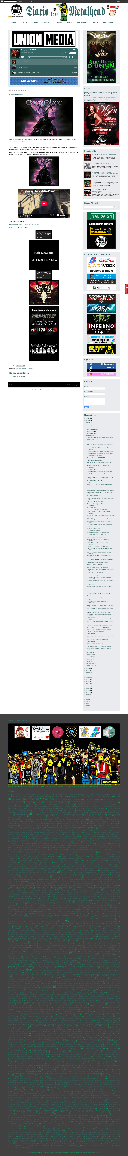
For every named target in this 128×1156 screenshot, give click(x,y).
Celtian (35, 853)
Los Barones (86, 979)
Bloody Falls (25, 841)
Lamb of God (94, 968)
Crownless (109, 863)
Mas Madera (63, 991)
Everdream (78, 902)
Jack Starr (75, 953)
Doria (115, 883)
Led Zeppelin (46, 972)
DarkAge (85, 868)
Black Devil (114, 834)
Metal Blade (35, 996)
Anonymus (24, 816)
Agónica (54, 806)
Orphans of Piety (69, 1024)
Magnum (65, 985)
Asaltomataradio (45, 821)
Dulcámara (39, 887)
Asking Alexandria (86, 821)
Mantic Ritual (37, 989)
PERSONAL (74, 1029)
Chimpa (22, 856)
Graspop (116, 923)
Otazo (92, 1024)
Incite (88, 945)
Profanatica (65, 1037)
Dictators (104, 879)
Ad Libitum (46, 803)
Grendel (105, 925)
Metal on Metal (101, 996)
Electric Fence (63, 892)
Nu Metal (101, 1016)
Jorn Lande (18, 957)
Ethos (21, 902)
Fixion (74, 911)
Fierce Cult (91, 909)
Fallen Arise (12, 907)
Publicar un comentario (18, 376)
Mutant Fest (17, 1007)
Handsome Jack (38, 930)
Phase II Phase (11, 1031)
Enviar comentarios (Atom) (48, 390)
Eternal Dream (96, 900)
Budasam (44, 847)
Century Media (90, 853)
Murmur (107, 1005)
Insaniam (11, 949)
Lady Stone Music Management (65, 968)
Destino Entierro (45, 877)
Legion (103, 972)
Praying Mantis (50, 1035)
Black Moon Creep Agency (98, 836)
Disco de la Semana (75, 881)
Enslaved (16, 898)
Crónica (45, 862)
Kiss (35, 962)
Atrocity (50, 823)
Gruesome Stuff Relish (59, 927)
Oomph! (86, 1022)
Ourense (118, 1024)
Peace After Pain (77, 1027)
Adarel (77, 803)
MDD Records (40, 992)
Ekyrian (34, 890)
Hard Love (77, 930)
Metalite (56, 998)
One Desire (21, 1022)
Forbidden (78, 913)
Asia (78, 821)
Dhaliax (9, 879)
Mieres (10, 1000)
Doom (97, 883)
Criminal (104, 860)
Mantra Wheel (52, 989)
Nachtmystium (23, 1009)
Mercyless (75, 994)
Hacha (64, 928)
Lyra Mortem (57, 983)
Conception (116, 858)
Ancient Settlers (62, 812)
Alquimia (22, 810)
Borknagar (82, 843)
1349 (29, 794)
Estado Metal (56, 900)
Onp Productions (69, 1022)
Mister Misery (82, 1000)
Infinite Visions (52, 947)
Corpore (36, 860)
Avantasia (52, 825)
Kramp (48, 964)
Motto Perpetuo (56, 1005)
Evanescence (61, 902)
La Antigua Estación (44, 966)
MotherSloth (11, 1005)
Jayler (114, 953)
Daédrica (18, 866)
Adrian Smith (11, 805)
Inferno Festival (32, 947)
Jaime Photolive (92, 953)
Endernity (57, 896)
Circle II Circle (84, 856)
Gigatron (37, 921)
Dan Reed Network (78, 866)
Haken (92, 928)
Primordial (29, 1037)
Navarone (10, 1011)
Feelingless (10, 909)
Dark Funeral (39, 868)
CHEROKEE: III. (91, 469)
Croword (117, 862)
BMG (68, 842)
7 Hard (55, 799)
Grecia (66, 925)
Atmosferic (24, 823)
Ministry (46, 1000)
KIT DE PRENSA (52, 962)
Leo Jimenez (41, 974)
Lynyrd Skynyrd (47, 983)
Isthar (116, 951)
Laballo (30, 968)
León (49, 974)
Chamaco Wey (112, 853)
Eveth (98, 902)
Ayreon (13, 827)
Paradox (32, 1027)
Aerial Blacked (49, 805)
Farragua (62, 907)
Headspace (100, 932)
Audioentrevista (81, 823)
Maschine (71, 990)
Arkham (33, 819)
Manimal (11, 989)
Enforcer (95, 896)
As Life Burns (26, 821)
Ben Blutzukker (50, 832)
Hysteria (114, 941)
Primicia (21, 1037)
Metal (10, 996)
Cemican (53, 853)
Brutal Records (114, 845)
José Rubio (49, 957)
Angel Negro (110, 812)
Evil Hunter (115, 902)
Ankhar (95, 814)
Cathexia (14, 853)
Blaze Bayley (13, 840)
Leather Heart (27, 972)
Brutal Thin (22, 847)
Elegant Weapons (109, 892)
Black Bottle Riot (80, 834)
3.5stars (108, 797)
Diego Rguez (19, 881)
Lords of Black (69, 979)
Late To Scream (78, 970)
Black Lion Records (45, 836)
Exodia (90, 904)
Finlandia (108, 909)
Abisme (15, 801)
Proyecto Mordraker (34, 1039)
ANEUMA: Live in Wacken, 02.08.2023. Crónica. (99, 625)
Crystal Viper (79, 864)
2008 (87, 699)
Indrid (107, 945)
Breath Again (43, 845)
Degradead (57, 874)
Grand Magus (79, 923)
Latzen (85, 970)
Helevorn (23, 936)
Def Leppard (39, 874)
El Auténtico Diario (57, 890)
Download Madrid (27, 885)
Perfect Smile (40, 1029)
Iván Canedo (44, 953)
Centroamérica (79, 853)
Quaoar (10, 1041)
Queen (21, 1041)
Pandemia (105, 1026)
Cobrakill (47, 858)
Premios (59, 1035)
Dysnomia (117, 887)
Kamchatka (25, 958)
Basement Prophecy (110, 828)
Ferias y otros (44, 909)
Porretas (87, 1033)
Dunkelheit (56, 887)
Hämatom (106, 928)
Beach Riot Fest (77, 830)
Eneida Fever (71, 896)
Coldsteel (82, 858)
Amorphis (46, 812)
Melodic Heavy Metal (114, 993)
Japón (109, 953)
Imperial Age (83, 943)
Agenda (13, 22)
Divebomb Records (12, 883)
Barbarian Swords (52, 828)
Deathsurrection (90, 872)
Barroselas (100, 828)
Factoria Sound (84, 905)
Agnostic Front (46, 806)
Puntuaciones (99, 1039)
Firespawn (22, 911)
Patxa (69, 1027)
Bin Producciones (28, 834)
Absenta (34, 801)
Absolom (47, 801)
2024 (87, 423)
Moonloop (101, 1002)
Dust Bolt (90, 887)
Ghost (11, 921)
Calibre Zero (102, 849)
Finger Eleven (100, 909)
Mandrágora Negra (116, 987)
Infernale (24, 947)
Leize (28, 974)
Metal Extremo (65, 996)
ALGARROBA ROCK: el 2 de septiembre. (97, 496)
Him (95, 938)
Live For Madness (103, 978)
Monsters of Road (67, 1002)
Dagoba (38, 866)
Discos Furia (86, 881)
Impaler (71, 943)
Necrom (23, 1011)
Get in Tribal (110, 919)
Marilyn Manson (18, 990)
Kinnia (26, 962)
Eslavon (42, 900)
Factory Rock (96, 905)
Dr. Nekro (53, 885)
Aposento (22, 817)
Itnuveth (23, 953)
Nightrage (97, 1013)
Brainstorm (114, 843)
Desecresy (17, 877)
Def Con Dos (30, 874)
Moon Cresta (83, 1002)
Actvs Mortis (29, 803)
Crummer (24, 864)
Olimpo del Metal (74, 1020)
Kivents (73, 962)
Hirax (110, 938)
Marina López (27, 990)
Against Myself (99, 804)
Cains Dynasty (86, 849)
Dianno (26, 879)
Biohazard (47, 834)
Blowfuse (44, 841)
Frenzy (58, 915)
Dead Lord (103, 870)
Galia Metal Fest (104, 917)
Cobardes (31, 858)
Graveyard (51, 925)
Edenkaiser (77, 889)
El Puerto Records (106, 890)
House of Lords (116, 940)
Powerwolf (41, 1035)
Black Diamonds (11, 836)
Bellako (35, 832)
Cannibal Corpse (53, 851)
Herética (23, 938)
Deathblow (63, 872)
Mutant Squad (28, 1007)
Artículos (106, 819)
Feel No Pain (114, 907)
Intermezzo (81, 949)
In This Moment (42, 945)
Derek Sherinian (77, 876)
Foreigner (85, 913)
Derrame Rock (106, 875)
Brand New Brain (11, 845)
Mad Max (101, 983)
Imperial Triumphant (105, 943)
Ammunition (20, 812)
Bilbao (18, 834)
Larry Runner (20, 970)
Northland (20, 1016)
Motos (49, 1005)
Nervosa (91, 1011)
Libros (95, 976)
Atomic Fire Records (34, 823)
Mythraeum (91, 1007)
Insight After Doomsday (39, 949)
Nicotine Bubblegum (54, 1013)
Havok (78, 932)
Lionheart (48, 977)
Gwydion (40, 928)
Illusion (40, 943)
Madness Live (26, 985)
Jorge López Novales (104, 955)
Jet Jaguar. (27, 955)
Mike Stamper (19, 1000)
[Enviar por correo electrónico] (17, 366)
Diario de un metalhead (50, 879)
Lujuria (100, 981)
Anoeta (17, 816)
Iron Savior (95, 951)
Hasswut (25, 932)
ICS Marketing (17, 943)
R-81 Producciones (56, 1041)
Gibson (31, 921)
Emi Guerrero (90, 894)
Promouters (11, 1039)
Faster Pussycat (71, 907)
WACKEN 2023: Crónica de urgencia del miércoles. (100, 633)
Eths (25, 902)
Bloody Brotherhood (14, 842)
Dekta (70, 874)
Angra (34, 814)
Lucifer (80, 981)
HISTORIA (13, 940)
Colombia (88, 858)
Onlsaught (60, 1022)
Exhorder (76, 904)
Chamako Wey (12, 855)
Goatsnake (107, 921)
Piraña (102, 1031)
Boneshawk (50, 843)
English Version (103, 896)
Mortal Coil (75, 1003)
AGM (38, 806)
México (103, 998)
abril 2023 (90, 659)
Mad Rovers (110, 983)
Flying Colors (41, 913)
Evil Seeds (31, 904)
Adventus (31, 805)
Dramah (97, 885)
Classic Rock (94, 856)
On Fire (115, 1020)
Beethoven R (114, 830)
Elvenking (46, 894)
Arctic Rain (77, 817)
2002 (87, 705)
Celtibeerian (44, 853)
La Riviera (12, 968)
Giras (59, 921)
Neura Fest (106, 1011)
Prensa (67, 1035)
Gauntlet (65, 919)
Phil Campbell (27, 1031)
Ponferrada (71, 1033)
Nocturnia (69, 1015)
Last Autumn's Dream (37, 970)
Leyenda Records (58, 976)
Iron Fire (61, 951)
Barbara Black (42, 829)
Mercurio (49, 994)
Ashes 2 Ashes (72, 821)
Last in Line (61, 970)
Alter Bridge (45, 810)
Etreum (42, 902)
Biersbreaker (11, 834)
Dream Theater (112, 885)
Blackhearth (50, 838)
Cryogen (49, 864)
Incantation (82, 945)
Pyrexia (106, 1039)
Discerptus (65, 881)
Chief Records (101, 855)
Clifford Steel (11, 858)
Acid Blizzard (96, 801)
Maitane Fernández (114, 985)
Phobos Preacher (38, 1031)
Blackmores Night (67, 838)
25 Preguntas (86, 796)
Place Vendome (110, 1031)
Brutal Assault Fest (93, 845)
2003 (64, 794)
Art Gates (81, 819)
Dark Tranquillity (76, 868)
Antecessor (42, 816)
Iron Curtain (53, 951)
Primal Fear (11, 1037)
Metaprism (81, 998)
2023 (87, 425)
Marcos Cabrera (91, 989)
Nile (116, 1013)
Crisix (14, 863)
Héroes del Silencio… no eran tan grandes (103, 163)
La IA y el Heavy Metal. (98, 181)
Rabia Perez (71, 1041)
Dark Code (105, 866)
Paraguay (38, 1027)
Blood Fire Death (86, 840)
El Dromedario (73, 890)
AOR (86, 816)
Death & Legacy (14, 872)
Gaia (78, 917)
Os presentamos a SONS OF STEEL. (96, 458)
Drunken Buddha (28, 887)
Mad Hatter (93, 983)
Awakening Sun (109, 825)
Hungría (70, 942)
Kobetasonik (110, 962)
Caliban (95, 849)
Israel (111, 951)
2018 (87, 677)
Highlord (84, 938)
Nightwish (103, 1013)
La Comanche (94, 966)
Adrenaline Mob (90, 803)
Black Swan (30, 838)
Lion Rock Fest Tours (39, 977)
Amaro (65, 810)
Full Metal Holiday (33, 917)
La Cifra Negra (84, 966)
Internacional (82, 22)
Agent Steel (23, 806)
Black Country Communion (93, 834)
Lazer (112, 970)
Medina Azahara (58, 993)
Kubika (114, 964)
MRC (83, 1005)
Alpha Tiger (15, 810)
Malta (85, 987)
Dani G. (86, 866)
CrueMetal (17, 864)
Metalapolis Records (36, 998)
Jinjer (39, 955)
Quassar (16, 1040)
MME (105, 1000)
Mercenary (42, 994)
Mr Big (77, 1005)
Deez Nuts (22, 874)
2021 (87, 670)
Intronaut (105, 949)
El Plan (98, 890)
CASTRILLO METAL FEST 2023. (95, 501)
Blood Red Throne (99, 840)
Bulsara (74, 847)
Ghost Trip (17, 921)
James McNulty (102, 953)
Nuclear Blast (22, 1018)
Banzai (25, 829)
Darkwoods (26, 870)
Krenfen (68, 964)
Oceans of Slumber (13, 1020)
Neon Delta (77, 1011)
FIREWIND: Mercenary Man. (94, 530)
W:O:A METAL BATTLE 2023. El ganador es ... (98, 627)
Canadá (15, 851)
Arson (73, 819)
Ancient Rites (53, 812)
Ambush (91, 810)
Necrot (51, 1011)
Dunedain (47, 887)
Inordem (118, 947)
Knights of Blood (101, 962)
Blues (56, 842)
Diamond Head (17, 879)
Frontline (84, 915)
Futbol (47, 917)
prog (72, 1037)
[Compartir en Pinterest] (24, 366)
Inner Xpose (94, 947)
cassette (113, 851)
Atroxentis (56, 823)
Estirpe (73, 900)
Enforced (88, 896)
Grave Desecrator (22, 925)
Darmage (33, 870)
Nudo (31, 1018)
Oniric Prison (29, 1022)
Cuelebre (87, 864)
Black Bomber (69, 834)
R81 (64, 1041)
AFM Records (68, 805)
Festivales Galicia (63, 909)
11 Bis (13, 794)
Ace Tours (74, 801)
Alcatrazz (102, 806)
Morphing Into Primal (57, 1003)
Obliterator (85, 1018)
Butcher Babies (31, 849)
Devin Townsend (113, 877)
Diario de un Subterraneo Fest (90, 879)
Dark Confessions (115, 866)
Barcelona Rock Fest (72, 828)
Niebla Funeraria (66, 1013)
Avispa (102, 825)
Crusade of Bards (34, 864)
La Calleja (54, 966)
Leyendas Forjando (85, 976)
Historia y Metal (22, 940)
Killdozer (57, 960)
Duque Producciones (76, 887)
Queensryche (29, 1041)
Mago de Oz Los (94, 985)
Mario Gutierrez (37, 991)
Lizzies (27, 979)
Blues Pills (63, 841)
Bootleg (64, 843)
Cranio (85, 860)
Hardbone (96, 930)
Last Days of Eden (49, 970)
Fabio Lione (63, 905)
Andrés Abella (83, 812)
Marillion (10, 991)
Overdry (27, 1026)
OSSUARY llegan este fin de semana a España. (99, 519)
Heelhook (10, 936)
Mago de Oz (84, 985)
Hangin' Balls (47, 930)
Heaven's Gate (35, 934)
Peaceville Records (88, 1028)
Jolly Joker (91, 955)
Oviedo (49, 1026)
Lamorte (110, 968)
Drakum (91, 885)
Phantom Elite (115, 1029)
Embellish (54, 894)
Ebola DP (45, 889)
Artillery (116, 819)
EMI (83, 894)
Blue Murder (50, 841)
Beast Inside (95, 830)
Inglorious (68, 947)
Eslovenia (49, 900)
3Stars (118, 797)
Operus (111, 1022)
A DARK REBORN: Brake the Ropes (96, 537)
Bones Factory (27, 843)
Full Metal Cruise (21, 917)
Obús (115, 1018)
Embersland (69, 894)
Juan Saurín (60, 957)
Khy (27, 960)
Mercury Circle (57, 994)
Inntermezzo (102, 947)
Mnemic (18, 1002)
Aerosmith (59, 805)
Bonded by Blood (17, 843)
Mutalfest (10, 1007)
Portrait (93, 1033)
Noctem (52, 1015)
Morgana (20, 1004)
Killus (72, 960)
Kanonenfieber (46, 958)
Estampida (65, 900)
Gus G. (28, 928)
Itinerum (16, 953)
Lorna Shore (78, 979)
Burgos (86, 847)
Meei (67, 992)
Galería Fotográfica (86, 917)
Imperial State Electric (93, 943)
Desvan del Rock (65, 877)
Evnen (50, 903)
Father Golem (80, 907)
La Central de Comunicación (68, 966)
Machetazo (75, 983)
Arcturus (84, 817)
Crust (43, 864)
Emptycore (16, 896)
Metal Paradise (111, 996)
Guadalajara (87, 927)
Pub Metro (51, 1039)
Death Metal (52, 872)
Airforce (84, 806)
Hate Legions (47, 932)
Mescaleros (84, 994)
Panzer (16, 1028)
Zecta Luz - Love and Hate (94, 596)
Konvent (15, 964)
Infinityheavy (61, 947)
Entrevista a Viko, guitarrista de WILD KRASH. (98, 593)
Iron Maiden (73, 951)
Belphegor (42, 832)
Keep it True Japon (110, 958)
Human (26, 942)
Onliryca (54, 1022)
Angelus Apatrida (22, 814)
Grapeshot (107, 923)
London (56, 979)
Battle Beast (43, 830)
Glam (79, 921)
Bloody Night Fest (35, 842)
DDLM (82, 870)
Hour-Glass (108, 940)
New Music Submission (20, 1013)
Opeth (116, 1022)
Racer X (79, 1040)
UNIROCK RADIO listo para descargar (97, 509)
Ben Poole (59, 832)
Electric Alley (42, 892)
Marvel (56, 990)
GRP (50, 927)
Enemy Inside (80, 896)
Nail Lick (36, 1009)
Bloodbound (110, 840)
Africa (76, 805)
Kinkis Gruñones (18, 962)
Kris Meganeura (77, 964)
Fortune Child (93, 913)
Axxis (116, 825)
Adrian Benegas (100, 803)
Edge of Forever (96, 889)
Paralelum (45, 1028)
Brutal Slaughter (12, 847)
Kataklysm (88, 958)
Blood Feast (76, 840)
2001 (87, 708)
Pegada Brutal (106, 1028)
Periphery (48, 1029)
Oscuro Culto (78, 1024)
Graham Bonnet (68, 923)
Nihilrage (111, 1013)
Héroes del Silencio (41, 938)
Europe (47, 902)
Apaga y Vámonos (105, 816)
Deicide (65, 874)
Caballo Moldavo (41, 849)
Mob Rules (31, 1002)
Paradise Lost (24, 1028)
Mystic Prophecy (80, 1007)
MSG (88, 1005)
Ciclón (50, 856)
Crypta (55, 864)
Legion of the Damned (114, 972)
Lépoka (75, 974)
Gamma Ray (11, 919)
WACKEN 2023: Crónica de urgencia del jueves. (99, 629)
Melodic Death (98, 993)
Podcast (10, 1033)
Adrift (19, 805)
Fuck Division (108, 915)
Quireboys (45, 1041)
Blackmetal (58, 838)
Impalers (77, 943)
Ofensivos (45, 1020)
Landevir (10, 970)
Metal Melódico (90, 996)
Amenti (111, 810)
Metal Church (45, 996)
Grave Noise (42, 925)
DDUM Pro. (93, 870)
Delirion (105, 874)
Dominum (82, 883)
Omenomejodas (99, 1020)
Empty (9, 896)
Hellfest (64, 936)
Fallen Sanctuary (31, 907)
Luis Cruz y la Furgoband (90, 981)
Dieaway (10, 881)
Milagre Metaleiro (29, 1000)
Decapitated (105, 872)
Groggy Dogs (31, 927)
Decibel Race (114, 872)
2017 (87, 679)
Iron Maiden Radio (85, 951)
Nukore (49, 1018)
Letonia (113, 974)
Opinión (35, 22)
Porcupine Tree (79, 1033)
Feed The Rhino (105, 907)
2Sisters (95, 796)
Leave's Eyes (37, 972)
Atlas (17, 823)
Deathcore (70, 872)
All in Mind (87, 808)
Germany (84, 919)
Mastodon (10, 993)
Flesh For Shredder (108, 911)
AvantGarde (61, 825)
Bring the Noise (57, 845)
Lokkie (49, 979)
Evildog (39, 904)
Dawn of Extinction (54, 870)
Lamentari (103, 968)
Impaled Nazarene (63, 943)
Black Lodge (55, 836)
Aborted (21, 801)
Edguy (105, 889)
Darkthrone (18, 870)
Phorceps (57, 1031)
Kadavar (10, 958)
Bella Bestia (26, 832)
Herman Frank (31, 938)
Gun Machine (114, 927)
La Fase (112, 966)
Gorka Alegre (44, 923)
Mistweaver (92, 1000)
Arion (22, 819)
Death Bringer (33, 872)
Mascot (78, 991)
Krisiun (86, 964)
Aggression (31, 806)
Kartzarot (75, 958)
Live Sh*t (10, 979)
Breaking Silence (27, 845)
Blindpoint (42, 840)
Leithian (23, 974)
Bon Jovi (109, 842)
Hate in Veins (37, 932)
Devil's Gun (87, 877)
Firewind (29, 911)
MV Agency (39, 1007)
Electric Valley (81, 892)
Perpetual (55, 1029)
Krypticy (104, 964)
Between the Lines (88, 832)
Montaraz (76, 1002)
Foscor (100, 913)
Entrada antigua (72, 385)
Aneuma (101, 812)
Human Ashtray (35, 942)
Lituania (77, 978)
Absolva (53, 801)
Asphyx (94, 821)
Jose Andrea (26, 957)
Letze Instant (15, 976)
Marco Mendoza (79, 989)
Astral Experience (112, 821)
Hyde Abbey (100, 942)
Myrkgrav (71, 1007)
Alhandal (36, 808)
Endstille (64, 896)
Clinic (17, 858)
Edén (70, 889)
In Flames (25, 945)
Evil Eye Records (107, 902)
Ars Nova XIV (60, 819)
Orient (25, 1024)
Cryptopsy (61, 864)
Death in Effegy (42, 872)
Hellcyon (50, 936)
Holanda (42, 940)
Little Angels (70, 977)
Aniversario (87, 814)
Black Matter (63, 836)
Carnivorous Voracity (82, 851)
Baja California (84, 827)
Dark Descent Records (16, 868)
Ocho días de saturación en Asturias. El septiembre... (100, 580)
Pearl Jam (97, 1027)
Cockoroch (54, 858)
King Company (94, 960)
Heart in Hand (108, 932)
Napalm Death (45, 1009)
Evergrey (85, 902)
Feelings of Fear (19, 909)
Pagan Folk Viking (92, 1026)
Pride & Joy (94, 1035)
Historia (24, 22)
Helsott (113, 936)
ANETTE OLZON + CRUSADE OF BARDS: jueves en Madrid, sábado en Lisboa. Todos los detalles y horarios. (100, 93)
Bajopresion (95, 827)
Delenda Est (92, 874)
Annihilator (10, 816)
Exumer (41, 905)
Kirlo (31, 962)
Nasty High (92, 1009)
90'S (70, 799)
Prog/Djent (79, 1037)
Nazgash (16, 1011)
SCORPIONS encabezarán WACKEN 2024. (98, 567)
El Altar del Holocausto (44, 890)
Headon (93, 932)
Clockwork (23, 858)
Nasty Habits (83, 1009)
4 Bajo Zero (17, 799)
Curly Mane (105, 864)
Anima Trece (51, 814)
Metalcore (47, 998)
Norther (117, 1015)
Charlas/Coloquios (31, 855)
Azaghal (19, 827)
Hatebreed (55, 932)
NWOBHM (67, 1018)
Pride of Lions (105, 1035)
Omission (108, 1020)
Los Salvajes (105, 979)
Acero (81, 801)
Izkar (66, 953)
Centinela (70, 853)
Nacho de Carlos (109, 1007)
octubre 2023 (90, 431)
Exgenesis (69, 903)
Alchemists (109, 806)
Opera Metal (103, 1022)
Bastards (21, 830)
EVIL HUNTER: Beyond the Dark (95, 631)
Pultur (66, 1039)
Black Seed (10, 838)
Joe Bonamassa (52, 955)
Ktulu (109, 964)
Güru (21, 928)
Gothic (52, 923)
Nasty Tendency (101, 1009)
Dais (60, 866)
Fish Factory (52, 911)
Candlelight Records (41, 851)
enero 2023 (90, 665)
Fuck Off (116, 915)
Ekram (21, 890)
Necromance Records (33, 1011)
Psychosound (44, 1039)
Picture (75, 1031)
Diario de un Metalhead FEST (70, 879)
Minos (52, 1000)
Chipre (34, 856)
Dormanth (10, 885)
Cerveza (102, 853)
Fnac (52, 913)
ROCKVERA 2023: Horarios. (94, 460)
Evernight (92, 902)
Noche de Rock (44, 1015)
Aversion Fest (88, 825)
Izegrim (61, 953)
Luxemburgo (18, 983)
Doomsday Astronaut (107, 883)
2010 (87, 694)
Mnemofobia (24, 1002)
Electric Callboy (52, 892)
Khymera (32, 960)
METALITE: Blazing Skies (93, 528)
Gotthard (59, 923)
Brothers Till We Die (73, 845)
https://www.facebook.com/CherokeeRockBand (24, 224)
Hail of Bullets (86, 928)
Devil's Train (96, 877)
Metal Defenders (54, 996)
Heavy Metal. (85, 934)
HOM (66, 940)
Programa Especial (93, 1037)
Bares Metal (82, 829)
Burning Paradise (105, 847)
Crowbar (79, 862)
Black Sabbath (114, 836)
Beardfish (87, 830)
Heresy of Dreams (14, 938)
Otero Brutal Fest (101, 1024)
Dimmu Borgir (32, 881)
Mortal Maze (83, 1004)
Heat (9, 934)
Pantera (10, 1028)
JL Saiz (44, 955)
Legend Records (95, 972)
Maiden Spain (103, 985)
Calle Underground (113, 849)
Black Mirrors (86, 836)
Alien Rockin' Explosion (66, 808)
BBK (62, 830)
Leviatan (22, 976)
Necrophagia (45, 1011)
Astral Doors (101, 821)
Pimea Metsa (83, 1031)
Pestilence (95, 1029)
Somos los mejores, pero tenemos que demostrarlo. (100, 451)
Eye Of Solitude (48, 905)
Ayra (9, 827)
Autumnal (31, 825)
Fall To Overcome (116, 905)
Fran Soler (116, 913)
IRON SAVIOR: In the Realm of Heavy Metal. (98, 532)
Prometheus (115, 1037)
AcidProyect (112, 801)
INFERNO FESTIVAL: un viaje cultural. (101, 172)
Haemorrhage (78, 928)
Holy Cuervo (50, 940)
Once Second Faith (12, 1022)
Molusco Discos (40, 1002)
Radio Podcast (108, 22)
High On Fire (64, 938)
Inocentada (111, 947)
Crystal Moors (70, 864)
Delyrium (10, 875)
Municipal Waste (97, 1005)
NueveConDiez (39, 1018)
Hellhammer (85, 936)
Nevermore (113, 1011)
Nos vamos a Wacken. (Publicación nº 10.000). (99, 646)
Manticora (44, 989)
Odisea (34, 1020)
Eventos (95, 22)
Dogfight (63, 883)
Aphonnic (117, 816)
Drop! (20, 887)
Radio (95, 1041)
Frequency (65, 915)
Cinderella (64, 856)
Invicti (20, 951)
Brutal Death (104, 845)
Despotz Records (26, 877)
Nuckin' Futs (109, 1016)
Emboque (76, 894)
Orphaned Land (59, 1024)
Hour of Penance (99, 940)
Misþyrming (99, 1000)
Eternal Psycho (12, 902)
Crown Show (96, 862)
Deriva (85, 875)
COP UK (30, 860)
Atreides (44, 823)
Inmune (87, 947)
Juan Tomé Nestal (71, 957)
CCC (22, 853)
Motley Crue (19, 1005)
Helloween (93, 936)
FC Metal (87, 907)
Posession (108, 1033)
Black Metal (74, 836)
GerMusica (93, 919)
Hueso (11, 942)
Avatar (68, 825)
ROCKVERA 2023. (92, 507)
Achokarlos (88, 801)
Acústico (38, 803)
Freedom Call (49, 915)
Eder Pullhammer (86, 889)
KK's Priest (82, 962)
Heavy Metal (60, 934)
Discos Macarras (97, 881)
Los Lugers (97, 979)
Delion (99, 874)
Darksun (10, 870)
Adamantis (71, 803)
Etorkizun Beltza (33, 902)
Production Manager (55, 1037)
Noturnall (54, 1016)
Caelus (70, 849)
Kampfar (38, 958)
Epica (108, 898)
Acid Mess (104, 801)
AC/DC (59, 801)
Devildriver (104, 877)
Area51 (90, 818)
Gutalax (34, 928)
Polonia (57, 1033)
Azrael (41, 827)
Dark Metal (48, 868)
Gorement (36, 923)
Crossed (58, 862)
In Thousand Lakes (53, 945)
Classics (103, 856)
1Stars (42, 794)
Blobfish (69, 840)
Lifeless (109, 976)
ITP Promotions (32, 953)
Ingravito (75, 947)
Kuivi (10, 966)
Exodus (105, 904)
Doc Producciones (33, 883)
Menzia (35, 994)
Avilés (96, 825)
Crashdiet (91, 860)
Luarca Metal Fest (63, 981)
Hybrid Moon (87, 941)
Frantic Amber (32, 915)
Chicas (93, 855)
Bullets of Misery (65, 847)
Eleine (116, 892)
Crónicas (45, 22)
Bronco (64, 845)
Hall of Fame (99, 928)
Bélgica (18, 832)
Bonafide (116, 842)
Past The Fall (54, 1028)
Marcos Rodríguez (102, 989)
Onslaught (79, 1022)
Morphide (46, 1004)
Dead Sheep (111, 870)
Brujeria (83, 845)
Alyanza (59, 810)
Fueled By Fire (11, 917)
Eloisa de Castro (37, 894)
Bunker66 (80, 847)
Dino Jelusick (51, 881)
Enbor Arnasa (24, 896)
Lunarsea (107, 981)
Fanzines (46, 907)
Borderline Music (73, 843)
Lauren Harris (99, 970)
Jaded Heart (82, 953)
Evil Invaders (21, 904)
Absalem (27, 801)
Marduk (111, 989)
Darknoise (106, 868)
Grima (16, 927)
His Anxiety (117, 938)
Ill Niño (30, 943)
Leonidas (57, 974)
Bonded (9, 843)
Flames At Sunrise (83, 911)
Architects (70, 818)
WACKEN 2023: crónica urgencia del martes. (98, 641)
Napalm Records (57, 1009)
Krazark (54, 964)
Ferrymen (52, 909)
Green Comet (75, 925)
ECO (59, 889)
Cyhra (118, 864)
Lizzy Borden (35, 979)
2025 (87, 420)
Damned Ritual (67, 866)
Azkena (36, 827)
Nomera (77, 1015)
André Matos (73, 812)
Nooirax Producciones (96, 1015)
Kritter (92, 964)
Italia (9, 953)
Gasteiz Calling (45, 919)
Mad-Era (19, 985)
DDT (87, 870)
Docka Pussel (46, 883)
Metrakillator (96, 998)
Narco (66, 1009)
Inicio (46, 385)
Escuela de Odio (32, 900)
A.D (105, 799)
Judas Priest (83, 957)
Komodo (10, 964)
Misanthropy (59, 1000)
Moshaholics (116, 1003)
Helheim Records (34, 936)
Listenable (55, 978)
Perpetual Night (64, 1029)
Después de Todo (36, 877)
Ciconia (57, 856)
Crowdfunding (86, 863)
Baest (75, 827)
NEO (62, 1011)
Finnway (10, 911)
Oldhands (66, 1020)
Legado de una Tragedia (72, 972)
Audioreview (92, 823)
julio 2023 (90, 652)
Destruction (54, 877)
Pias (70, 1031)
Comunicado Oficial (107, 858)
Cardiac (74, 851)
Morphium (67, 1004)
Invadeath (116, 949)
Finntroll (116, 909)
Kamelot (32, 958)
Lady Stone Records (82, 968)
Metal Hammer (79, 996)
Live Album (91, 978)
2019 (87, 675)
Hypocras (108, 941)
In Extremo (16, 945)
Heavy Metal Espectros (74, 934)
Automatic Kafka (13, 825)
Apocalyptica (14, 818)
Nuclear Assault (12, 1018)
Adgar (82, 803)
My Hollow (58, 1007)
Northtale (26, 1016)
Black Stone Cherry (20, 838)
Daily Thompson (53, 866)
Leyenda (48, 976)
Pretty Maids (75, 1035)
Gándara (20, 918)
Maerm (58, 985)
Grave (14, 925)
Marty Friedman (48, 991)
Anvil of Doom (69, 816)
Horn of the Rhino (89, 940)
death (118, 870)
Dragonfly (70, 885)
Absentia (40, 801)
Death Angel (24, 872)
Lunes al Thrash (115, 981)
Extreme (35, 905)
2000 (55, 794)
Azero (25, 827)
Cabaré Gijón (52, 849)
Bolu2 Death (86, 842)
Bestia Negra (76, 832)
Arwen (9, 821)
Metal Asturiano (21, 996)
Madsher (52, 985)
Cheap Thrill (48, 855)
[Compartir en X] (20, 366)
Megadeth (73, 993)
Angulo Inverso (42, 814)
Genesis (72, 918)
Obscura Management (96, 1018)
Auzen (37, 825)
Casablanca (92, 851)
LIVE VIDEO (18, 979)
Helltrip (101, 936)
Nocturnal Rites (61, 1015)
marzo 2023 (90, 661)
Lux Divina (10, 983)
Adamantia (64, 803)
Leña (34, 974)
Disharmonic (108, 881)
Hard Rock (85, 931)
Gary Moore (36, 918)
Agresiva (61, 806)
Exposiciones (12, 905)
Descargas (115, 876)
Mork (41, 1003)
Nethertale (99, 1011)
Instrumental (70, 949)
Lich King (102, 976)
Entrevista (33, 898)
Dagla (32, 866)
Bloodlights (117, 840)
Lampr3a (116, 968)
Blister (56, 840)
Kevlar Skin (16, 960)
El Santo (115, 890)
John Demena (83, 955)
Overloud (40, 1026)
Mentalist (29, 994)
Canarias (23, 851)
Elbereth (22, 892)
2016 (87, 681)
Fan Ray (39, 907)
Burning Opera (94, 847)
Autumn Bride (24, 825)
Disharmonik (116, 881)
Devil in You (77, 877)
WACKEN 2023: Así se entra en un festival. (98, 639)
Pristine (45, 1037)
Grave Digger (32, 925)
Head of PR (86, 932)
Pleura (117, 1031)
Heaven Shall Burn (24, 934)
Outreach (11, 1026)
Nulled (54, 1018)
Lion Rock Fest (26, 978)
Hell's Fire (43, 936)
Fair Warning (106, 905)
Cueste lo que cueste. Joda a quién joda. (97, 562)
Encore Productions (43, 896)
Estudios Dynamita (83, 900)
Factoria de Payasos (73, 905)
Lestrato (88, 974)
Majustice (19, 987)
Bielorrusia (116, 832)
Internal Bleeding (90, 949)
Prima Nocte (114, 1035)
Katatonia (101, 958)
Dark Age (98, 866)
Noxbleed (79, 1016)
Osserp (87, 1024)
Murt (118, 1005)
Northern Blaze (12, 1016)
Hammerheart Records (26, 930)
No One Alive (17, 1015)
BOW (106, 843)
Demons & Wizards (32, 875)
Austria (115, 823)
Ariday (17, 819)
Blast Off (86, 838)
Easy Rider (29, 889)
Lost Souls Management (13, 981)
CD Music (28, 853)
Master (97, 991)
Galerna (95, 917)
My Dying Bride (49, 1007)
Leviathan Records (39, 976)
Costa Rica (62, 860)
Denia (54, 875)
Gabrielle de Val (55, 917)
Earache (21, 889)
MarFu (116, 989)
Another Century (33, 816)
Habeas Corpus (57, 928)
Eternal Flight (106, 900)
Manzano (68, 989)
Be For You (68, 830)
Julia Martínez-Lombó (110, 957)
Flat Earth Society (96, 911)
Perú (89, 1029)
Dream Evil (103, 885)
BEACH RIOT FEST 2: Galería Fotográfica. (98, 488)
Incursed (101, 945)
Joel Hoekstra (74, 955)
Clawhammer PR (112, 856)
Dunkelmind (63, 887)
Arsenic (68, 819)
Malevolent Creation (76, 987)
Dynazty (110, 887)
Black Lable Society (33, 836)
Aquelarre (36, 818)
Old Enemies (58, 1020)
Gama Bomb (114, 917)
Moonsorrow (109, 1002)
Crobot (38, 863)
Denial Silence (61, 875)
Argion (118, 818)
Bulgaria (51, 847)
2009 (87, 697)
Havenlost (72, 932)
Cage (75, 849)
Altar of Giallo (36, 810)
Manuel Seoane (60, 989)
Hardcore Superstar (115, 930)
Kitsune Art (61, 962)
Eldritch (35, 892)
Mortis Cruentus (93, 1003)
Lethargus (106, 974)
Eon (88, 898)
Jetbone (34, 955)
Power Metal (23, 1035)
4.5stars (26, 799)
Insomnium (61, 949)
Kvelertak (27, 966)
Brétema (50, 845)
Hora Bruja (73, 940)
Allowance (95, 808)
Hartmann (18, 932)
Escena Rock (20, 900)
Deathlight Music (80, 872)
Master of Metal (105, 990)
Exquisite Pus (22, 905)
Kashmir (82, 958)
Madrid (34, 985)
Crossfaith (64, 862)
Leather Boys (17, 972)
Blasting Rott (104, 838)
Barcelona (61, 829)
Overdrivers (19, 1026)
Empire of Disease (107, 894)
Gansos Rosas (28, 919)
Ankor (109, 814)
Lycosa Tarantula (27, 983)
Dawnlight (76, 870)
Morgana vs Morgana (31, 1004)
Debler (98, 872)
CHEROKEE (13, 139)
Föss (105, 913)
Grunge (71, 927)
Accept (66, 801)
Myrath (65, 1007)
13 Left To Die (21, 794)
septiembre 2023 (91, 433)
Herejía (118, 936)
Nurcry (60, 1018)
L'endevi (35, 966)
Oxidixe (62, 1026)
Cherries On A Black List (69, 855)
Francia (10, 915)
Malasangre (25, 987)
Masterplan (115, 991)
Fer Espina (36, 909)
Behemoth (10, 832)
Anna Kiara (116, 814)
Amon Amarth (29, 812)
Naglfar (30, 1009)
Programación (106, 1037)
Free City (40, 915)
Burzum (23, 849)
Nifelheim (74, 1013)
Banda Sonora (17, 829)
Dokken (76, 883)
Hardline (12, 932)
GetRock (118, 918)
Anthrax (49, 816)
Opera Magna (94, 1022)
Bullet (56, 847)
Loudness (39, 981)
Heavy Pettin (93, 934)
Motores (26, 1005)
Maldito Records (46, 987)
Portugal (99, 1033)
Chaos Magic (21, 855)
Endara (51, 896)
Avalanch (43, 825)
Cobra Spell (39, 858)
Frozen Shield (100, 915)
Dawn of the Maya (66, 870)
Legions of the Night (14, 974)
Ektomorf (27, 890)
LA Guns (118, 966)
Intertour (98, 949)
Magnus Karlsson (73, 985)
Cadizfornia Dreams (61, 849)
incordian (94, 945)
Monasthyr (56, 1002)
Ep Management (95, 898)
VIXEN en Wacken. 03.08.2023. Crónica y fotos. (99, 573)
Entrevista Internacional (67, 898)
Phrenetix (64, 1031)
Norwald (41, 1016)
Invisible (27, 951)
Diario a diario (35, 879)
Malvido (97, 987)
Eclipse (53, 889)
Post (116, 1033)
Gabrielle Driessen (65, 917)
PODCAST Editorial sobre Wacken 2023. (97, 546)
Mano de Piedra (19, 989)
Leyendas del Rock (71, 976)
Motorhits (42, 1005)
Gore (23, 923)
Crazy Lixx (97, 860)
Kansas (53, 958)
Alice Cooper (52, 808)
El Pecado (93, 890)
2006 (87, 703)
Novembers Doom (71, 1016)
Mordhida (12, 1004)
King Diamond (104, 960)
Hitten (30, 940)
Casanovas (101, 851)
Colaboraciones (71, 858)
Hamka (112, 928)
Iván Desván (53, 953)
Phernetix (19, 1031)
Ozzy (74, 1026)
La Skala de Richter (21, 968)
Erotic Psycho (116, 898)
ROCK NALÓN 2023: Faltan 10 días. (96, 644)
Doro (17, 885)
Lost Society (115, 979)
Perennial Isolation (31, 1029)
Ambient (79, 810)
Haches (70, 928)
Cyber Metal (113, 864)
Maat (70, 983)
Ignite (23, 943)
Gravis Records (59, 925)
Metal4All (25, 998)
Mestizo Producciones (112, 994)
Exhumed (83, 903)
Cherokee (18, 368)
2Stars (100, 796)
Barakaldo (32, 829)
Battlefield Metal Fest (54, 830)
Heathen (15, 934)
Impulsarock (114, 943)
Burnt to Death (14, 849)
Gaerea (73, 917)
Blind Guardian (34, 840)
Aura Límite (101, 823)
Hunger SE (63, 941)
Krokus (98, 964)
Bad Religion (69, 827)
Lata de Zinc (69, 970)
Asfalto (60, 821)
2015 (87, 683)
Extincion (29, 905)
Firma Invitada (39, 911)
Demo (23, 876)
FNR (58, 913)
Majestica (13, 987)
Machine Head (85, 983)
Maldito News (34, 987)
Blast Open (94, 838)
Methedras (88, 998)
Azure (48, 827)
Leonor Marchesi (66, 974)
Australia (108, 823)
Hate (30, 932)
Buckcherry (37, 847)
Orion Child (41, 1024)
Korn (21, 964)
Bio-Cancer (40, 834)
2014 (87, 686)
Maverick (17, 992)
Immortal (54, 943)
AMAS (71, 810)
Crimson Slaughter (112, 860)
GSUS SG (79, 927)
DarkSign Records (114, 868)
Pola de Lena (44, 1033)
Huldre (20, 941)
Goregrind (28, 923)
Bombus (103, 841)
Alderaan (117, 806)
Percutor (23, 1029)
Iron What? (104, 951)
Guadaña (94, 927)
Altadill (28, 810)
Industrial (114, 945)
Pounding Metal (12, 1035)
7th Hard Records (63, 799)
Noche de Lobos (33, 1015)
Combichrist (97, 858)
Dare (92, 866)
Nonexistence (85, 1015)
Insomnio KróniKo (52, 949)
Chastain (40, 855)
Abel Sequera (111, 799)
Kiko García (39, 960)
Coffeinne (62, 858)
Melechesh (88, 992)
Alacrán (90, 806)
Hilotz (89, 938)
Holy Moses (60, 940)
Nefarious (57, 1011)
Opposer (10, 1024)
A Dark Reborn (78, 799)
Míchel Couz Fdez (113, 998)
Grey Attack (112, 925)
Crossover (71, 863)
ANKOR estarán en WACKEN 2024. (96, 442)
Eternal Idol (115, 900)
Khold (22, 960)
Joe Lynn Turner (64, 955)
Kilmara (79, 960)
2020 (87, 672)
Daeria (26, 866)
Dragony (85, 885)
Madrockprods (44, 985)
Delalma (77, 874)
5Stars (47, 799)
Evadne (54, 902)
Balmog (112, 827)
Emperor (99, 894)
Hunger (57, 942)
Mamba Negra (106, 987)
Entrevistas (58, 22)
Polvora (64, 1033)
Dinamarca (41, 881)
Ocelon (22, 1020)
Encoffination (34, 896)
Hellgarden (78, 936)
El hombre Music (84, 890)
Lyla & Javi (38, 983)
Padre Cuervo (82, 1026)
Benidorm (67, 832)
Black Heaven (21, 836)
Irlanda (46, 951)
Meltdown (13, 994)
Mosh (108, 1004)
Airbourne (77, 806)
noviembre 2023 (91, 429)
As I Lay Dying (16, 821)
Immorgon (47, 943)
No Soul (24, 1015)
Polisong (51, 1033)
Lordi (62, 979)
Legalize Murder (86, 972)
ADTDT (25, 805)
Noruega (32, 1016)
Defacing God (49, 874)
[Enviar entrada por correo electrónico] (13, 365)
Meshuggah (101, 994)
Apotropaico (29, 817)
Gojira (9, 923)
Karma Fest (60, 958)
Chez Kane (80, 855)
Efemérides (111, 889)
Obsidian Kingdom (108, 1018)
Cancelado (31, 851)
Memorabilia (21, 994)
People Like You (14, 1029)
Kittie (67, 962)
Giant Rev (24, 921)
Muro (112, 1005)
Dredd (9, 887)
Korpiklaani (28, 964)
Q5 (110, 1039)
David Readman (42, 870)
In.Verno (75, 945)
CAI (79, 849)
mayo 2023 (90, 657)
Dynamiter (103, 887)
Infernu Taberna (43, 947)
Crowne (103, 862)
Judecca (93, 956)
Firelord (15, 911)
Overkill (33, 1026)
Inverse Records (12, 951)
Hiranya (105, 938)
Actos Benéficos (17, 803)
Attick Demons (70, 823)
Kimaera (86, 960)
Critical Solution (24, 862)
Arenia (103, 818)
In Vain (63, 945)
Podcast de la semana (21, 1033)
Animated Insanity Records (75, 814)
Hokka (36, 940)
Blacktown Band (77, 838)
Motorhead (34, 1005)
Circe (77, 856)
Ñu (73, 1018)
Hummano (44, 942)
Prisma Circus (37, 1037)
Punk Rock (89, 1039)
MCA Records (32, 992)
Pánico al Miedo (115, 1026)
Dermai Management (94, 876)
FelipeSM (29, 909)
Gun (107, 927)
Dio (59, 881)
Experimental (113, 904)
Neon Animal (69, 1011)
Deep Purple (11, 874)
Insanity (19, 949)
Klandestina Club (91, 962)
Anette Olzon (92, 812)
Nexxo (40, 1013)
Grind (23, 927)
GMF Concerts (97, 921)
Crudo (9, 864)
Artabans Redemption (95, 819)
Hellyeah (108, 936)
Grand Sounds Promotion (93, 923)
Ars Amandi (50, 819)
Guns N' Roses (12, 928)
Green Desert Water (95, 925)
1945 (33, 794)
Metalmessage (73, 998)
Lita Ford (64, 977)
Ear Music (12, 889)
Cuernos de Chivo (96, 864)
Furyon (42, 917)
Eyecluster (56, 905)
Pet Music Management (104, 1029)
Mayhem (24, 993)
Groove (38, 927)
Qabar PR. (116, 1039)
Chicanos (87, 855)
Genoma (78, 919)
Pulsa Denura (59, 1039)
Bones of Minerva (40, 843)
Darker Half (92, 868)
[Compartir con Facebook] (22, 366)
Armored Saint (41, 819)
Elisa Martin (18, 894)
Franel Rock (19, 915)
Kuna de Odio (18, 966)
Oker (51, 1020)
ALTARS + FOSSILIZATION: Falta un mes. (97, 565)
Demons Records (27, 368)
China (29, 856)
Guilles (102, 927)
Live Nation (114, 978)
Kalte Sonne (18, 958)
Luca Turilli (74, 981)
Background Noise (57, 827)
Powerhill (35, 1035)
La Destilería (104, 966)
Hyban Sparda (78, 942)
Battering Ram (34, 830)
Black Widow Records (40, 838)
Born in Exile (90, 843)
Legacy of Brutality (57, 972)
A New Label (96, 799)
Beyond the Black (107, 832)
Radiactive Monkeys (87, 1040)
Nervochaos (85, 1011)
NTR (95, 1016)
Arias (12, 819)
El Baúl (65, 890)
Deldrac (85, 874)
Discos (69, 22)
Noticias (48, 1016)
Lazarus (107, 970)
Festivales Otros (77, 909)
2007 (87, 701)
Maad (64, 983)
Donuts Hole (89, 883)
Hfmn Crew (55, 938)
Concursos (11, 860)
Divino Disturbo (22, 883)
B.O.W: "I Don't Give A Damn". (94, 455)
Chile (15, 856)
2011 (87, 692)
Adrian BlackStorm (111, 803)
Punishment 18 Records (76, 1039)
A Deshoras (88, 799)
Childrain (109, 855)
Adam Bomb (55, 803)
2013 (87, 688)
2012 (87, 690)
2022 (87, 668)
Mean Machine (49, 992)
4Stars (36, 799)
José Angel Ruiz (38, 957)
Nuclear (116, 1016)
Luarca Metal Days (49, 981)
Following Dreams (68, 913)
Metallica (63, 998)
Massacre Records (87, 991)
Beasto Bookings (106, 830)
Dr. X (59, 885)
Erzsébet (12, 900)
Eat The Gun (38, 889)
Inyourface (34, 951)
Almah (110, 808)
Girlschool (72, 921)
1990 (37, 794)
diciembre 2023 (91, 427)
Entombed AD (24, 898)
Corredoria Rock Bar (45, 860)
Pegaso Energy (116, 1028)
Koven (34, 964)
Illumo (35, 943)
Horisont (80, 940)
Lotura (32, 981)
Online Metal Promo (45, 1022)
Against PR (108, 805)
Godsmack (115, 921)
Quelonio (38, 1040)
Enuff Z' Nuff (81, 898)
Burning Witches (115, 847)
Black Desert (105, 834)
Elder (29, 892)
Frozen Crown (91, 915)
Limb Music (17, 977)
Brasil (19, 845)
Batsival (27, 830)
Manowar (29, 989)
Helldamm (57, 936)
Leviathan (30, 976)
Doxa (37, 885)
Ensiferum (10, 898)
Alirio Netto (79, 808)
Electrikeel (89, 892)
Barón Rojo (91, 829)
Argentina (110, 818)
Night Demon (81, 1013)
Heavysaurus (102, 934)
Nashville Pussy (74, 1009)
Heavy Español (45, 934)
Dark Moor (56, 868)
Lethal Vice (98, 974)
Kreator (62, 964)
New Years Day (32, 1013)
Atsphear (62, 823)
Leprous (82, 974)
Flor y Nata (19, 913)
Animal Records (62, 814)
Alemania (10, 808)
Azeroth (30, 827)
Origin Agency (32, 1024)
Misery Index (67, 1000)
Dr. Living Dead (45, 885)
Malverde (90, 987)
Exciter (56, 904)
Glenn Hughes (87, 921)
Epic (103, 898)
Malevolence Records (62, 987)
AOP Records (78, 816)
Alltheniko (103, 808)
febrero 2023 (90, 663)
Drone (15, 887)
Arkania (27, 819)
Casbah (107, 851)
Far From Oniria (54, 907)
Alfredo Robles (28, 808)
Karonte (68, 958)
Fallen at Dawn (21, 907)
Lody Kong (42, 979)
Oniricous (37, 1022)
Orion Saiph (50, 1024)
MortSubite (102, 1004)
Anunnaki (56, 816)
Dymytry (97, 887)
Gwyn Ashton (48, 928)
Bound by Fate (99, 843)
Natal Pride (109, 1009)
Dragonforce (78, 885)
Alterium (53, 810)
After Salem (83, 805)
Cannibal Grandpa (65, 851)
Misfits (75, 1000)
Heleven (16, 936)
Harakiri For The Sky (66, 930)
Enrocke (117, 896)
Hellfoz (71, 936)
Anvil (62, 816)
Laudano (91, 970)
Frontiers (74, 915)
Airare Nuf (70, 806)
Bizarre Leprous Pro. (57, 834)
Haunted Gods (64, 932)
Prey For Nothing (85, 1035)
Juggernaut (99, 956)
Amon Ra (38, 812)
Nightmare (90, 1013)
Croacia (32, 863)
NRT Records (87, 1016)
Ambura (86, 810)
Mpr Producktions (67, 1005)
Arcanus (43, 818)
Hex (49, 938)
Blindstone (49, 840)
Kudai (119, 964)
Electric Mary (72, 892)
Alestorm (19, 808)
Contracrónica (21, 860)
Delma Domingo (115, 874)
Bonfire (58, 843)
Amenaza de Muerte (100, 810)
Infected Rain (17, 947)
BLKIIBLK (62, 840)
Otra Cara (112, 1024)
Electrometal (98, 892)
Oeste (39, 1020)
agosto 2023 (90, 435)
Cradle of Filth (77, 860)
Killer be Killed (65, 960)
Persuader (83, 1029)
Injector (81, 947)
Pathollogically (63, 1027)
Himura (99, 938)
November (61, 1016)
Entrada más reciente (16, 385)
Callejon (9, 851)
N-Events (99, 1007)
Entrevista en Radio (49, 898)
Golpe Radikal (16, 923)
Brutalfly (29, 847)
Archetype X (62, 817)
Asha (65, 821)
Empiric (117, 894)
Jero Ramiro (19, 955)
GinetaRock (45, 921)
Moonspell (117, 1002)
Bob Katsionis (77, 842)
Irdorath (41, 951)
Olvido (92, 1020)
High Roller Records (74, 938)
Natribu (116, 1009)
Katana (94, 958)
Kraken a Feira (41, 964)
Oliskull (86, 1020)
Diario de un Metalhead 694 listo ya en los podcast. (100, 437)
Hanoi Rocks (56, 930)
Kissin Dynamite (42, 962)
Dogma (69, 883)
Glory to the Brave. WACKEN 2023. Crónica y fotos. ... (100, 453)
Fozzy (110, 913)
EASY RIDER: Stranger (93, 575)
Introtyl (110, 949)
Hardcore (104, 930)
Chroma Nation (42, 856)
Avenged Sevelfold (77, 825)
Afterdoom (92, 804)
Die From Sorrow (113, 879)
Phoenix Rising (49, 1031)
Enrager (111, 896)
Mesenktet (92, 994)
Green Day (85, 925)
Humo (51, 941)
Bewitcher (97, 832)
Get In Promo (101, 918)
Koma (116, 962)
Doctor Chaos (56, 883)
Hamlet (118, 928)
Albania (96, 806)
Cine (71, 856)
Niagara (45, 1013)
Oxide (56, 1026)
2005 (68, 794)
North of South (109, 1015)
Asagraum (36, 821)
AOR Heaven (94, 816)
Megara (82, 993)
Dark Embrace (28, 868)
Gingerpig (53, 921)
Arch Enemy (52, 818)
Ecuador (65, 889)
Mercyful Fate (66, 994)
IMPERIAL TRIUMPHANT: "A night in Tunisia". (98, 612)
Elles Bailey (27, 894)
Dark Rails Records (65, 868)
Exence (62, 903)
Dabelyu (11, 866)
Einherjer (15, 890)
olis (82, 1020)
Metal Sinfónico (16, 998)
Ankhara (102, 814)
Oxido (68, 1026)
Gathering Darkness (56, 918)
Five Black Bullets (65, 911)
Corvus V (54, 860)
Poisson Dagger (35, 1033)
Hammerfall (14, 930)
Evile (44, 904)
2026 (87, 418)
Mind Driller (38, 1000)
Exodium (97, 904)
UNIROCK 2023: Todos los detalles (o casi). (98, 534)
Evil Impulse (11, 904)
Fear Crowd (96, 907)
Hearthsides (116, 932)
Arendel (97, 817)
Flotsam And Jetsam (29, 913)
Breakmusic (36, 845)
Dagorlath (44, 866)
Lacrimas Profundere (40, 968)
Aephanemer (40, 804)
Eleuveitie (10, 894)
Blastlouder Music (115, 838)
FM (48, 913)
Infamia (10, 947)
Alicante (43, 808)
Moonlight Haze (93, 1002)
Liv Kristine (83, 977)
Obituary (78, 1018)
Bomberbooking (95, 841)
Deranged (68, 875)
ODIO (28, 1020)
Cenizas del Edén (62, 853)
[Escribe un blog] (19, 366)
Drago (64, 885)
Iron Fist (66, 951)
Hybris (93, 941)
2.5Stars (48, 794)
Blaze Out (23, 840)
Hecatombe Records (112, 934)
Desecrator (10, 877)
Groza (45, 927)
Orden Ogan (18, 1024)
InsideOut (26, 949)
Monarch (49, 1002)
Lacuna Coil (51, 968)
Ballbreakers (104, 827)
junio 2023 (90, 654)
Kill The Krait (48, 960)
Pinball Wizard (93, 1031)
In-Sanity (69, 945)
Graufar (9, 925)
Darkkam (99, 868)
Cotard (69, 860)
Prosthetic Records (22, 1039)
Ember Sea (61, 894)
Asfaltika (54, 821)
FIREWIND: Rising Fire (93, 440)
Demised (16, 876)
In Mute (33, 945)
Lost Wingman (24, 981)
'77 (8, 794)
